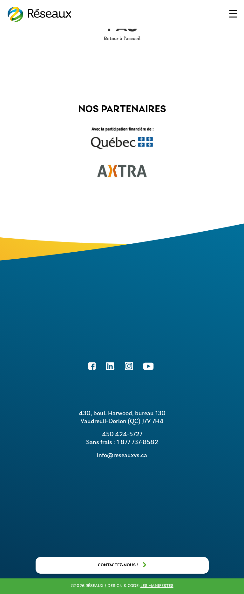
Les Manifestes (156, 586)
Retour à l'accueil (122, 38)
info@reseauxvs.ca (122, 455)
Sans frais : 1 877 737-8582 (122, 442)
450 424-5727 (122, 434)
